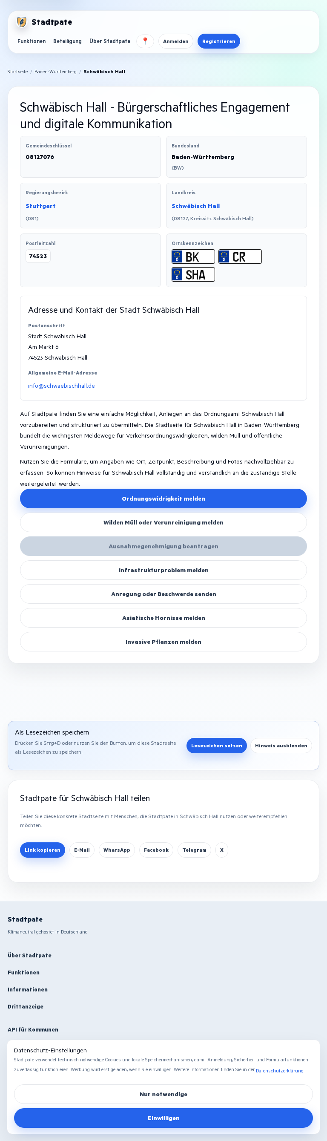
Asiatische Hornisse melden (163, 618)
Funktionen (31, 40)
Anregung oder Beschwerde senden (163, 594)
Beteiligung (67, 40)
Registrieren (218, 41)
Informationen (28, 989)
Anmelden (176, 41)
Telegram (194, 850)
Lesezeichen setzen (216, 745)
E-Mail (82, 850)
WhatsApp (116, 850)
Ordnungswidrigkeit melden (163, 498)
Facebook (156, 850)
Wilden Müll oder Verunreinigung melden (163, 522)
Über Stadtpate (109, 40)
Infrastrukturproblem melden (164, 570)
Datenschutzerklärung (280, 1070)
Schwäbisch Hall (196, 206)
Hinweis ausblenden (281, 745)
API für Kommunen (33, 1029)
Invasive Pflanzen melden (163, 641)
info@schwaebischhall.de (61, 385)
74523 (38, 256)
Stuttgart (41, 206)
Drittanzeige (25, 1006)
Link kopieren (42, 850)
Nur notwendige (163, 1094)
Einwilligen (164, 1118)
